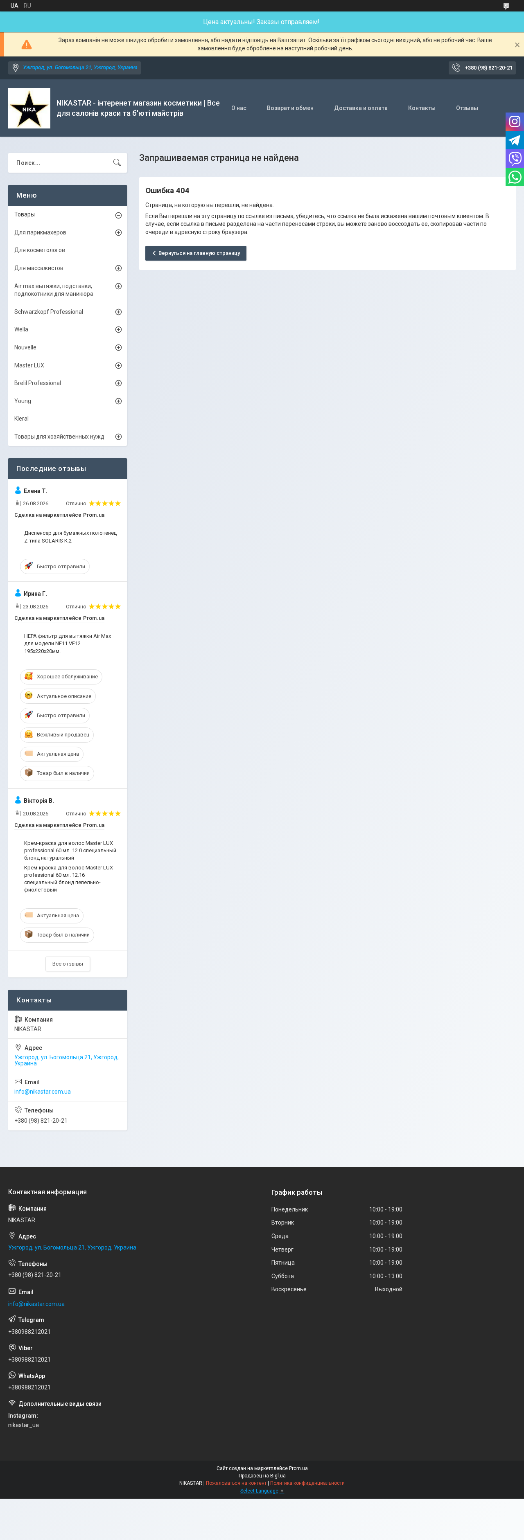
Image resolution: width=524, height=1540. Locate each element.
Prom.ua (298, 1468)
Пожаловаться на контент (236, 1483)
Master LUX (29, 365)
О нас (238, 108)
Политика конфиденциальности (307, 1483)
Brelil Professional (37, 383)
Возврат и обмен (290, 108)
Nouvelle (25, 347)
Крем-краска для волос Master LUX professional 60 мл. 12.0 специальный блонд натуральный (70, 850)
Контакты (422, 108)
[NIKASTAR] (29, 108)
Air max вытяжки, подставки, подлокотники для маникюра (53, 290)
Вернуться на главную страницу (199, 253)
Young (22, 401)
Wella (21, 329)
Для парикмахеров (40, 232)
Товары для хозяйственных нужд (59, 436)
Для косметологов (39, 250)
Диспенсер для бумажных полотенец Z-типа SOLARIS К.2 (70, 536)
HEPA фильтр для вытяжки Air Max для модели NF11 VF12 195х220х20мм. (67, 643)
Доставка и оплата (361, 108)
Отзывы (467, 108)
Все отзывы (67, 964)
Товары (24, 214)
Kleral (21, 418)
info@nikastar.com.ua (42, 1091)
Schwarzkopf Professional (48, 311)
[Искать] (117, 163)
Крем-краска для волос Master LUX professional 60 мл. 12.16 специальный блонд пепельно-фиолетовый (68, 879)
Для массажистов (38, 268)
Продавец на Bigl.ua (262, 1476)
